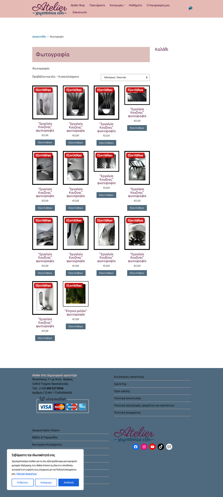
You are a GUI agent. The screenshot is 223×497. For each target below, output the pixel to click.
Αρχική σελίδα (39, 36)
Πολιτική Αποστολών (127, 398)
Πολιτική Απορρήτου (26, 473)
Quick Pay (120, 383)
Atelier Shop (78, 5)
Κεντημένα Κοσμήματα (47, 444)
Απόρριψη (46, 482)
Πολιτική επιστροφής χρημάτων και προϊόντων (144, 405)
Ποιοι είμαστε (97, 5)
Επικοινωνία (80, 12)
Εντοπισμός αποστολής (129, 376)
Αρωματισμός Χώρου (46, 430)
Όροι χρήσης (122, 391)
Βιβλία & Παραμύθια (45, 437)
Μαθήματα (135, 5)
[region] (45, 469)
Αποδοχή (69, 482)
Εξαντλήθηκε (45, 142)
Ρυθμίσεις (22, 482)
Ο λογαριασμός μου (158, 5)
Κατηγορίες (116, 5)
